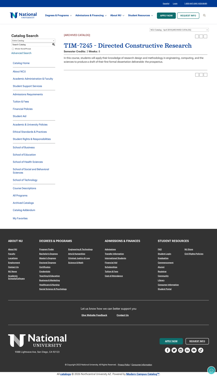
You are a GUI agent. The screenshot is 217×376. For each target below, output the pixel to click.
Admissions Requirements (28, 94)
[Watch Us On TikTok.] (201, 350)
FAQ (160, 249)
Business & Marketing (49, 280)
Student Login (164, 254)
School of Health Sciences (28, 161)
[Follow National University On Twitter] (174, 350)
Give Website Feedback (94, 315)
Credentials (44, 271)
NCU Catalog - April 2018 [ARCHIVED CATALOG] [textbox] (171, 30)
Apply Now (166, 15)
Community (163, 276)
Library (161, 280)
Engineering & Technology (80, 249)
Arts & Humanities (76, 254)
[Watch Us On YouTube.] (194, 350)
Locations (13, 258)
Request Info (188, 15)
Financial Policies (23, 108)
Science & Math (75, 262)
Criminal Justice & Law (79, 258)
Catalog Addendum (24, 210)
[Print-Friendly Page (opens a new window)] (201, 36)
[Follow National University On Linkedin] (187, 350)
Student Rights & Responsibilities (32, 139)
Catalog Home (21, 63)
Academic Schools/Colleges (16, 277)
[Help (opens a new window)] (205, 36)
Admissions (110, 249)
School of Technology (25, 180)
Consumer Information (168, 285)
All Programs (20, 195)
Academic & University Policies (30, 124)
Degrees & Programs (57, 15)
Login (175, 4)
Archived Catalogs (23, 202)
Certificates (44, 267)
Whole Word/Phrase (23, 49)
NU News (12, 271)
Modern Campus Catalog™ (143, 374)
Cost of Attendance (114, 276)
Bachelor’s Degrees (48, 254)
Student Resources (139, 15)
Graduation (163, 258)
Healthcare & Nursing (49, 285)
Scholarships (111, 267)
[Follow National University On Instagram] (180, 350)
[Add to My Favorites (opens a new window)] (197, 36)
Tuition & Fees (21, 101)
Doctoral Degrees (47, 262)
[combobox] (179, 30)
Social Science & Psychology (53, 289)
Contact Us (13, 267)
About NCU (19, 71)
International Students (115, 258)
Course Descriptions (24, 188)
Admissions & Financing (89, 15)
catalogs (65, 374)
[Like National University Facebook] (167, 350)
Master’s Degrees (47, 258)
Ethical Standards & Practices (30, 131)
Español (166, 4)
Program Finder (46, 249)
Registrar (162, 271)
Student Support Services (27, 86)
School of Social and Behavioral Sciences (31, 171)
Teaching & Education (49, 276)
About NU (115, 15)
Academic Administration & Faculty (33, 78)
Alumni (161, 267)
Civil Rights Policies (194, 254)
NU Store (189, 249)
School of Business (24, 147)
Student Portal (165, 289)
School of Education (24, 154)
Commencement (165, 262)
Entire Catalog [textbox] (18, 41)
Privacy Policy (124, 364)
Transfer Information (114, 254)
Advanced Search (21, 53)
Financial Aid (111, 262)
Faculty (11, 254)
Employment (14, 262)
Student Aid (19, 116)
